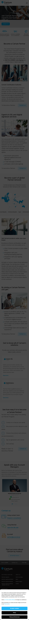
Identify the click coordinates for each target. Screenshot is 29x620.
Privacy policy (7, 604)
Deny (14, 612)
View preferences (14, 617)
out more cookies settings (9, 599)
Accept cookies (14, 608)
